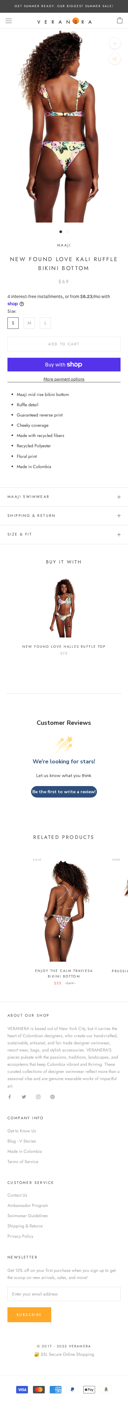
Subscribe (29, 1315)
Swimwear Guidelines (27, 1215)
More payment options (64, 379)
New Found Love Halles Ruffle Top (64, 646)
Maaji (64, 245)
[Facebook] (9, 1096)
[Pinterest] (52, 1096)
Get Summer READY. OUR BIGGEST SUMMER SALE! (64, 6)
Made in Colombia (24, 1151)
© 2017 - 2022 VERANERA (64, 1346)
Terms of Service (22, 1161)
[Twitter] (24, 1096)
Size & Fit (19, 534)
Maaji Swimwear (28, 496)
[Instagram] (38, 1096)
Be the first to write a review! (64, 792)
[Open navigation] (9, 20)
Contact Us (17, 1195)
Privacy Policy (20, 1236)
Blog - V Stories (21, 1141)
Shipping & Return (31, 515)
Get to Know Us (21, 1131)
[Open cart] (119, 20)
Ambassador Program (27, 1205)
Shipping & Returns (25, 1226)
